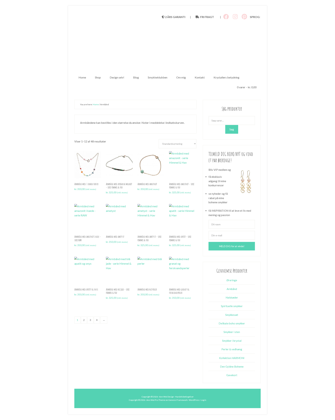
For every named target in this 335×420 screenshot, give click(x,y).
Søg (231, 129)
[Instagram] (235, 16)
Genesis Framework (178, 400)
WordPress (194, 400)
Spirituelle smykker (232, 306)
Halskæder (232, 297)
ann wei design (167, 45)
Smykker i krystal (231, 340)
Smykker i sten (232, 331)
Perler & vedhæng (231, 349)
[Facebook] (225, 16)
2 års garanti (175, 17)
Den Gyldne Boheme (232, 366)
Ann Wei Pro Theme (155, 400)
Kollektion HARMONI (231, 358)
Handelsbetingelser (184, 396)
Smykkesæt (231, 314)
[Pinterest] (244, 16)
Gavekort (231, 375)
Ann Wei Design (166, 396)
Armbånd (232, 288)
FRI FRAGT (206, 17)
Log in (203, 400)
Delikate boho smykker (232, 323)
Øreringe (231, 280)
